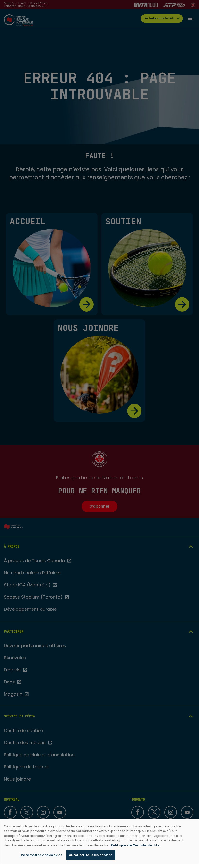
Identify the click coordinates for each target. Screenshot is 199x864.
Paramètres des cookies (41, 855)
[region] (99, 841)
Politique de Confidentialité (135, 845)
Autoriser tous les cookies (90, 855)
